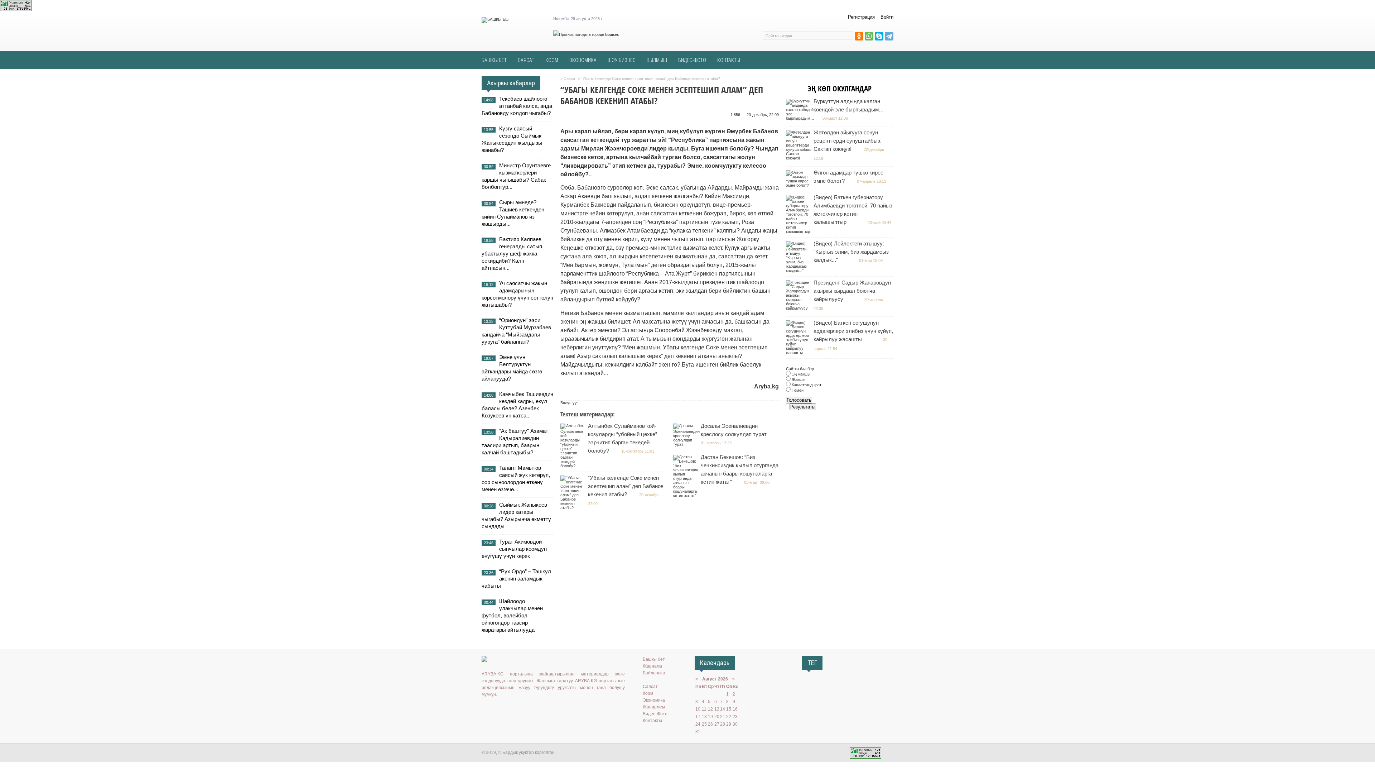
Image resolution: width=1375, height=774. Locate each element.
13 (716, 709)
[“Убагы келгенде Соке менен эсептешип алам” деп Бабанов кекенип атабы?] (573, 508)
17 (697, 716)
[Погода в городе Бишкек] (586, 34)
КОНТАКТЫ (728, 60)
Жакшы (798, 379)
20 (716, 716)
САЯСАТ (526, 60)
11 (704, 709)
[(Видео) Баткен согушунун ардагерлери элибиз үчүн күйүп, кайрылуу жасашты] (799, 352)
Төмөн (797, 390)
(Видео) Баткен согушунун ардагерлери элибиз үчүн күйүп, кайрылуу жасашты (853, 331)
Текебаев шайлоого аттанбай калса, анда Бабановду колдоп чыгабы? (517, 106)
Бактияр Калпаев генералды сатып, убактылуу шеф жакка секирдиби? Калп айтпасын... (513, 253)
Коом (648, 693)
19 (710, 716)
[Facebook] (517, 709)
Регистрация (861, 17)
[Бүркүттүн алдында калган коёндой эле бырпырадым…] (801, 118)
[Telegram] (889, 36)
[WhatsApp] (869, 36)
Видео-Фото (655, 713)
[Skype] (879, 36)
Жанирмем (654, 707)
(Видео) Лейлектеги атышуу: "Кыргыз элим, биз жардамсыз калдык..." (851, 251)
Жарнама (652, 666)
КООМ (551, 60)
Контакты (652, 720)
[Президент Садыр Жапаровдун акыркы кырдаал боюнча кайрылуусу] (799, 308)
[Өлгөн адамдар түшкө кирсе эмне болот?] (799, 185)
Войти (887, 17)
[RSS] (538, 709)
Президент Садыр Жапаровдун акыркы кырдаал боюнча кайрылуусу (852, 291)
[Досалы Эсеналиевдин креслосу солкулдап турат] (687, 444)
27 (716, 724)
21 (722, 716)
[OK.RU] (496, 709)
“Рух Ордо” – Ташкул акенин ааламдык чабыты (516, 578)
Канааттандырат (806, 385)
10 (697, 709)
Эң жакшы (800, 374)
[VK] (486, 709)
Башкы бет (654, 659)
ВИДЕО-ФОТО (692, 60)
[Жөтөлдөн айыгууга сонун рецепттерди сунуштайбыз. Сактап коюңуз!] (800, 158)
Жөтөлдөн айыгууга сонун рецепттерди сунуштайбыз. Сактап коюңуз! (848, 140)
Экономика (654, 700)
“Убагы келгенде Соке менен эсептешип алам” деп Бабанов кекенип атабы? (626, 486)
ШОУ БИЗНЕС (622, 60)
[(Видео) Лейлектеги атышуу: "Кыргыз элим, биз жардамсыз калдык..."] (799, 270)
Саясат (650, 686)
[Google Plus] (527, 709)
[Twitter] (506, 709)
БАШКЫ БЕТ (494, 60)
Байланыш (654, 672)
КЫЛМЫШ (657, 60)
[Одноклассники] (859, 36)
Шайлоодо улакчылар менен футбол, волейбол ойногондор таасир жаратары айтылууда (512, 615)
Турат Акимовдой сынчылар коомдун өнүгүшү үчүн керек (514, 549)
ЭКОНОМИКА (583, 60)
